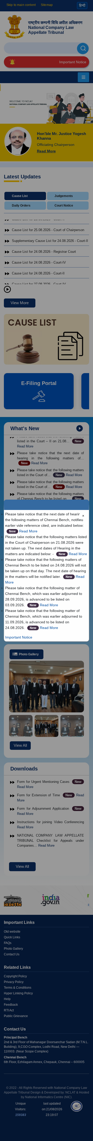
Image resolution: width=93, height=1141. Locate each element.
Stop (8, 290)
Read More (28, 531)
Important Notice (18, 637)
